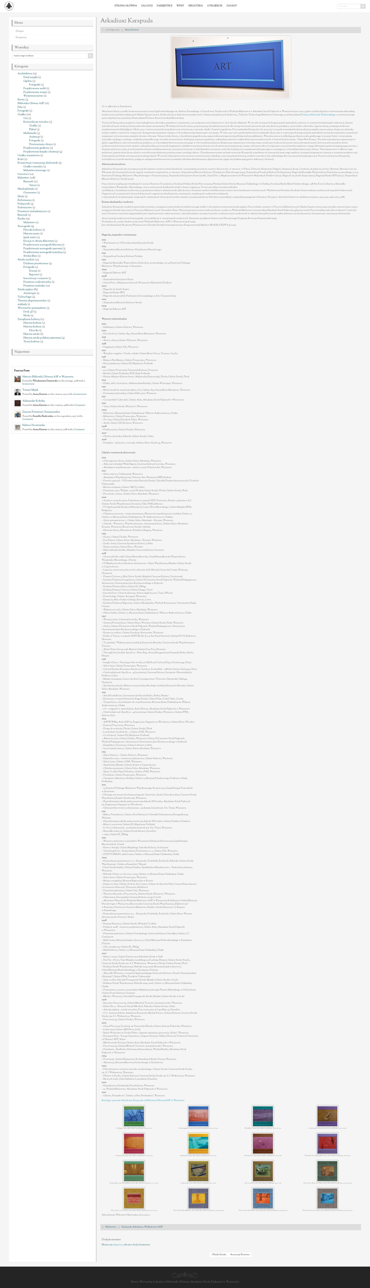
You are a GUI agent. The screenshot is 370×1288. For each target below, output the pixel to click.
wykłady (22, 304)
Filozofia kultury (32, 230)
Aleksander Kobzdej (33, 401)
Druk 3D (28, 312)
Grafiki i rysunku (33, 167)
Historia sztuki (31, 334)
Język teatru (29, 237)
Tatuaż (33, 185)
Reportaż (34, 275)
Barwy (21, 100)
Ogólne (27, 81)
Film (20, 107)
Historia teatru (31, 234)
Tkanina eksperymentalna (32, 301)
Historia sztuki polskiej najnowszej (42, 338)
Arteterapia (29, 293)
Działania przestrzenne (35, 263)
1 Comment (79, 405)
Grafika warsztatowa (29, 155)
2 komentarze (80, 394)
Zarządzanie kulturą (29, 319)
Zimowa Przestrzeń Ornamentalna (41, 412)
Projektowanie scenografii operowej (42, 249)
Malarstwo (23, 178)
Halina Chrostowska (33, 425)
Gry (25, 118)
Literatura (23, 174)
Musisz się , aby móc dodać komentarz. (126, 1244)
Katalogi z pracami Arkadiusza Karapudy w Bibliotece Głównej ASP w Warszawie (143, 1100)
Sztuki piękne (25, 289)
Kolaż (21, 159)
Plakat (32, 129)
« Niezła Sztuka (218, 1254)
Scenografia (24, 226)
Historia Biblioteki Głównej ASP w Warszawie (47, 377)
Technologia (25, 297)
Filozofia (33, 330)
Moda (21, 196)
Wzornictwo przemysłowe (32, 308)
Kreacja (33, 271)
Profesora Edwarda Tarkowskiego (318, 114)
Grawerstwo (30, 193)
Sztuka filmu (30, 256)
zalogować (117, 1244)
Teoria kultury (31, 342)
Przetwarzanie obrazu (41, 144)
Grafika (22, 114)
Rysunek (28, 182)
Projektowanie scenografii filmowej (42, 245)
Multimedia (29, 133)
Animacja (34, 137)
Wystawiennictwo (33, 96)
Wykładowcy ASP (153, 1227)
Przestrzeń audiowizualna (37, 282)
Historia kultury (32, 323)
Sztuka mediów (26, 260)
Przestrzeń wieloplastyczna (32, 211)
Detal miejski (30, 77)
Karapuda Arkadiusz (132, 1227)
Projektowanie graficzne (36, 148)
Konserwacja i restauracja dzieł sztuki (38, 163)
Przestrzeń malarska (34, 286)
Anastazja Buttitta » (240, 1254)
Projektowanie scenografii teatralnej (42, 252)
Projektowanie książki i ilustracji (41, 152)
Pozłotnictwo (25, 208)
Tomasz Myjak (30, 390)
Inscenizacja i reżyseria (35, 278)
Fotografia (34, 85)
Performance (25, 200)
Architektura (25, 74)
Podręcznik (24, 204)
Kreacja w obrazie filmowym (38, 241)
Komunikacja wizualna (36, 122)
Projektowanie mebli (34, 88)
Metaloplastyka (26, 189)
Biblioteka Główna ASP (31, 103)
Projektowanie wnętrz (35, 92)
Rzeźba (21, 219)
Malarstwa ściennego (35, 170)
